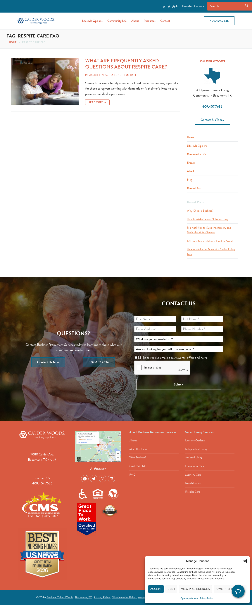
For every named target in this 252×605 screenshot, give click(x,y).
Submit (178, 384)
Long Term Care (125, 74)
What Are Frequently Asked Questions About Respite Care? (126, 64)
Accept (156, 588)
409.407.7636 (219, 21)
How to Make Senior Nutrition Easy (207, 219)
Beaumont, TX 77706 (42, 459)
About (190, 171)
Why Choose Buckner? (200, 210)
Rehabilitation (193, 483)
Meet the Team (138, 449)
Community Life (196, 154)
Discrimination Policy (124, 597)
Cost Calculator (138, 466)
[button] (244, 561)
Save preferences (230, 588)
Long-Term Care (194, 466)
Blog (189, 179)
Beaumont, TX (83, 597)
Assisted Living (193, 457)
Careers (199, 6)
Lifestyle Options (197, 145)
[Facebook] (85, 478)
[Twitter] (93, 478)
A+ (175, 6)
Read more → (97, 102)
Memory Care (193, 474)
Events (191, 162)
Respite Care (192, 491)
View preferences (195, 588)
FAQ (132, 474)
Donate (187, 6)
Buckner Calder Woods (59, 597)
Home (13, 42)
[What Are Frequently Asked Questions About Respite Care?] (45, 81)
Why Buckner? (137, 457)
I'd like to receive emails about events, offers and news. (173, 357)
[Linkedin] (111, 478)
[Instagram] (102, 478)
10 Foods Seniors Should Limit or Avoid (210, 241)
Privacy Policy (206, 598)
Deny (171, 588)
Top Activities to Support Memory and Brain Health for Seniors (209, 230)
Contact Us (194, 188)
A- (164, 6)
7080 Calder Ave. (42, 454)
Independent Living (196, 449)
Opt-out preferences (189, 598)
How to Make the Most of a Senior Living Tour (211, 251)
